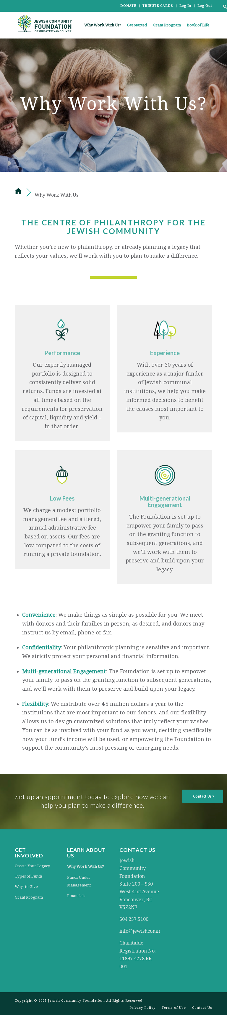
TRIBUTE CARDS (157, 6)
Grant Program (29, 897)
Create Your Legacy (32, 866)
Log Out (204, 6)
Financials (76, 896)
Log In (185, 6)
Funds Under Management (79, 881)
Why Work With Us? (85, 866)
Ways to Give (26, 886)
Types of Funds (28, 876)
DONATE (128, 6)
